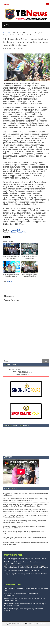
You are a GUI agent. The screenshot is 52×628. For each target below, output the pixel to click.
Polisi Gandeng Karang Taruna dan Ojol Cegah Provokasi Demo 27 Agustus (26, 567)
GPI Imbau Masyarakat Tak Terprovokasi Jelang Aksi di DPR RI (22, 570)
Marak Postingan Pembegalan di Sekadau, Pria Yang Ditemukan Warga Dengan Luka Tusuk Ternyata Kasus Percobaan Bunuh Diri (25, 510)
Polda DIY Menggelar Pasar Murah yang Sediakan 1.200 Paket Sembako (25, 559)
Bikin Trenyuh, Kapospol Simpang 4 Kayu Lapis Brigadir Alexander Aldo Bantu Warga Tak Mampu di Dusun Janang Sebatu (25, 505)
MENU (6, 4)
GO (46, 361)
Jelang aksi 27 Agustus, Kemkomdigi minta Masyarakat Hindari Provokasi (25, 574)
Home (4, 33)
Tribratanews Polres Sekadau (25, 624)
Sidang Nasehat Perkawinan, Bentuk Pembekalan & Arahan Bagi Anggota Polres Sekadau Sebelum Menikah (25, 499)
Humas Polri (16, 230)
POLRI (9, 33)
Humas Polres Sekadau (20, 232)
